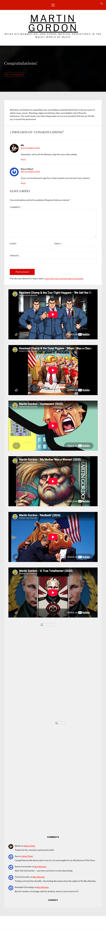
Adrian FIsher (29, 846)
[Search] (101, 3)
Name (13, 243)
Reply (23, 159)
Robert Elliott (27, 169)
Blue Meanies (40, 866)
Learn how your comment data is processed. (64, 278)
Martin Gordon (53, 23)
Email (58, 243)
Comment (16, 207)
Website (14, 255)
